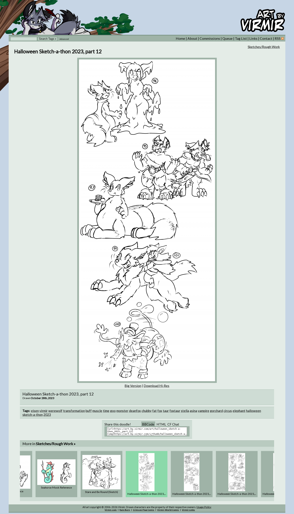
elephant (239, 411)
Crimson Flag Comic (143, 510)
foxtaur (174, 411)
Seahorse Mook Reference (56, 487)
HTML (161, 424)
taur (166, 411)
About (192, 38)
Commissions (210, 38)
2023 (47, 415)
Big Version (133, 386)
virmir (43, 411)
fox (159, 411)
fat (154, 411)
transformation (74, 411)
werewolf (55, 411)
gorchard (216, 411)
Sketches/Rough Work (264, 47)
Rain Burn (125, 510)
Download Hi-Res (156, 386)
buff (89, 411)
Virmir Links (188, 510)
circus (228, 411)
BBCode (148, 424)
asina (193, 411)
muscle (97, 411)
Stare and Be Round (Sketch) (101, 491)
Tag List (241, 38)
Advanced (64, 39)
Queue (227, 38)
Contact (266, 38)
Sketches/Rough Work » (56, 443)
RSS (278, 38)
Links (253, 38)
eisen (35, 411)
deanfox (135, 411)
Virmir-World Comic (168, 510)
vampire (203, 411)
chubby (147, 411)
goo (113, 411)
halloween (253, 411)
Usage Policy (204, 507)
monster (122, 411)
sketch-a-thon (32, 415)
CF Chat (173, 424)
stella (185, 411)
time (106, 411)
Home (180, 38)
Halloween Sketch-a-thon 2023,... (146, 493)
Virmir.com (111, 510)
